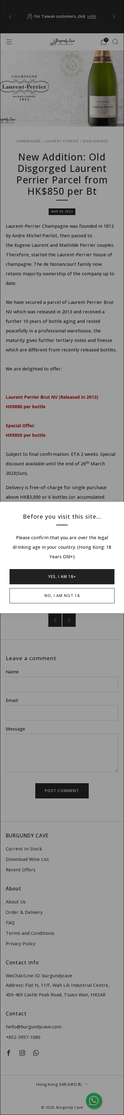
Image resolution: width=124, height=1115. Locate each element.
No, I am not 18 (62, 595)
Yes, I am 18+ (62, 576)
